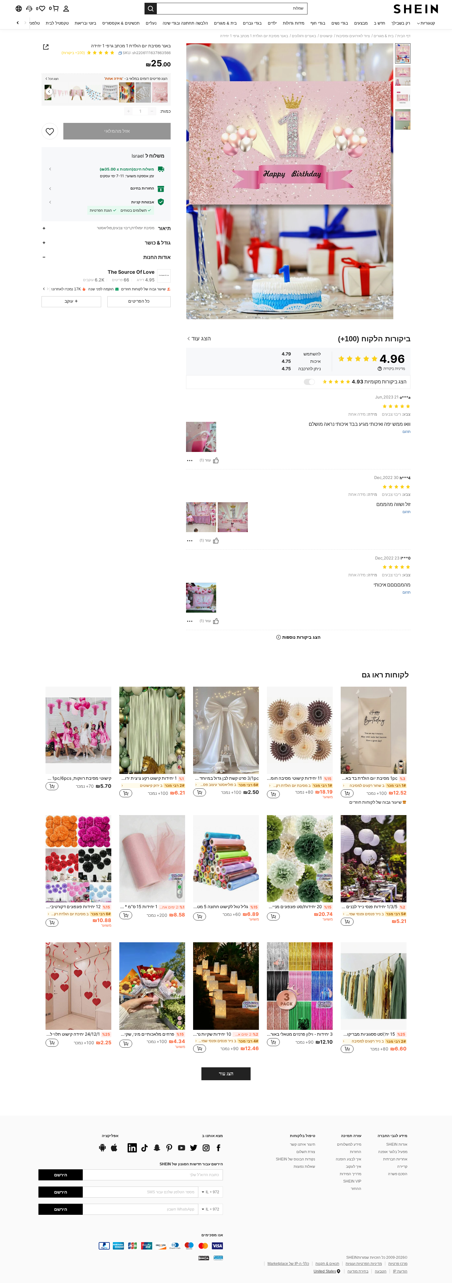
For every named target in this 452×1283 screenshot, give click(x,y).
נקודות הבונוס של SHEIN (295, 1159)
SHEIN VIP (352, 1181)
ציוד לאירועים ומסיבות (353, 36)
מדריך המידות (350, 1174)
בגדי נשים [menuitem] (339, 23)
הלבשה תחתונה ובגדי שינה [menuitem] (185, 23)
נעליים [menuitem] (151, 23)
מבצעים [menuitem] (361, 23)
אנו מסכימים (212, 1235)
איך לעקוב (353, 1166)
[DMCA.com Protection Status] (203, 1258)
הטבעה (381, 1271)
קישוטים (326, 36)
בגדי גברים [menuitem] (252, 23)
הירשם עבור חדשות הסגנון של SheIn (191, 1164)
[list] (174, 1147)
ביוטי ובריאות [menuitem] (85, 23)
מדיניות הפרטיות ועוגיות (364, 1263)
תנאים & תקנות (327, 1263)
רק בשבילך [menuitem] (400, 23)
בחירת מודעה (357, 1271)
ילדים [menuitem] (272, 23)
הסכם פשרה (397, 1174)
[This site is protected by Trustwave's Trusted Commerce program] (218, 1258)
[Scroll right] (18, 23)
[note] (376, 802)
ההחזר (356, 1189)
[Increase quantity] (129, 111)
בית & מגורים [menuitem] (225, 23)
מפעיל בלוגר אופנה (392, 1152)
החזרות (355, 1152)
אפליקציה (110, 1136)
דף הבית (403, 36)
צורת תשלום (305, 1152)
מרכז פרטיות (397, 1263)
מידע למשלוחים (349, 1144)
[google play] (102, 1150)
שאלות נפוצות (304, 1166)
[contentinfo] (130, 1246)
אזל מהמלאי (117, 131)
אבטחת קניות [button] (142, 202)
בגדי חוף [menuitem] (318, 23)
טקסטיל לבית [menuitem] (57, 23)
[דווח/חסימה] (189, 460)
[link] (54, 8)
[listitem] (160, 92)
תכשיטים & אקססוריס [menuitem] (121, 23)
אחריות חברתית (395, 1159)
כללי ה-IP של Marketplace (288, 1263)
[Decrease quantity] (152, 111)
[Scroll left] (25, 23)
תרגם (406, 432)
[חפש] (151, 8)
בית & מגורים (384, 36)
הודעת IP (400, 1271)
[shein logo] (416, 8)
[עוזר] (216, 460)
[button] (29, 8)
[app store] (114, 1150)
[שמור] (50, 131)
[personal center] (66, 8)
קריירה (402, 1166)
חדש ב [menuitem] (379, 23)
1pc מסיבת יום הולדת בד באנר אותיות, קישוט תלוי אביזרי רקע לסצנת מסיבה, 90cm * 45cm (373, 778)
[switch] (309, 382)
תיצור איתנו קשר (302, 1144)
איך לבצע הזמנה (348, 1159)
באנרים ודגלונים (304, 36)
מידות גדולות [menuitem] (293, 23)
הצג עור (226, 1073)
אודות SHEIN (396, 1144)
